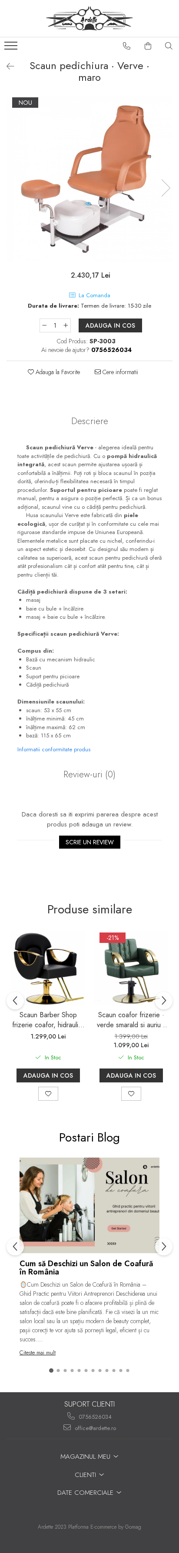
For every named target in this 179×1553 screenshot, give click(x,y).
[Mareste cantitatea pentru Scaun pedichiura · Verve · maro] (66, 325)
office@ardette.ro (94, 1428)
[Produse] (12, 48)
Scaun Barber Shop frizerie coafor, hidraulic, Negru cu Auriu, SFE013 (48, 1020)
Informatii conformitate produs (53, 749)
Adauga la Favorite (57, 372)
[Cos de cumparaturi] (148, 46)
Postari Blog (89, 1137)
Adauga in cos (110, 325)
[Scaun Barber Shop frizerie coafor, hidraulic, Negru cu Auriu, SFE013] (48, 968)
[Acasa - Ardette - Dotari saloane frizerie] (89, 18)
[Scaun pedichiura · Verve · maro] (89, 179)
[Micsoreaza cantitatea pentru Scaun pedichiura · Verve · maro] (44, 325)
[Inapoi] (6, 66)
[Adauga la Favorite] (48, 1094)
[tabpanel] (89, 179)
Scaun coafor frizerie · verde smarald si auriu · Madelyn (131, 1020)
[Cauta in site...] (169, 46)
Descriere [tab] (89, 421)
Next (165, 188)
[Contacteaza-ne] (127, 46)
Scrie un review (90, 842)
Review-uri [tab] (89, 774)
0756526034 (94, 1417)
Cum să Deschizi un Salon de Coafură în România (86, 1268)
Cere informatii (119, 372)
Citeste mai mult (38, 1352)
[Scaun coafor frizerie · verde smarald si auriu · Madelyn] (131, 968)
